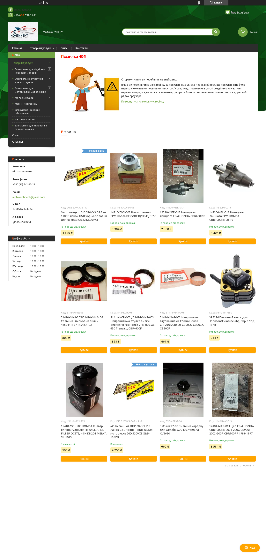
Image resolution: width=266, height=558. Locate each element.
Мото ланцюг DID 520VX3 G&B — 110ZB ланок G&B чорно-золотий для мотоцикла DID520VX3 (84, 216)
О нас (64, 48)
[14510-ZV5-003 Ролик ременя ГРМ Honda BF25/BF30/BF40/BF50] (133, 176)
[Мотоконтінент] (23, 31)
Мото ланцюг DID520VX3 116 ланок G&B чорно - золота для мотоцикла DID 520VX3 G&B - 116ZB (131, 431)
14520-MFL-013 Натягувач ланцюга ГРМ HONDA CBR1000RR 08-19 (226, 216)
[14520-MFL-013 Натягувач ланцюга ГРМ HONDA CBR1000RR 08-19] (232, 176)
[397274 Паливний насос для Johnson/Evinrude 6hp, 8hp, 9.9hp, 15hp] (232, 281)
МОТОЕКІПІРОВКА (26, 103)
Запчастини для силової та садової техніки (31, 127)
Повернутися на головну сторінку (142, 101)
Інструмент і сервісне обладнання (27, 112)
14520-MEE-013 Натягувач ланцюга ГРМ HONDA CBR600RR (182, 214)
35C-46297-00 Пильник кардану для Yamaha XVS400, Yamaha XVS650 (181, 429)
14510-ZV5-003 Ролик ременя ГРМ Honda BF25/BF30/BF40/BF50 (133, 214)
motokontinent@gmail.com (28, 197)
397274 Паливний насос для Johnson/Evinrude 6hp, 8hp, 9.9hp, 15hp (232, 321)
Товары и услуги (40, 48)
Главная (17, 48)
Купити (84, 241)
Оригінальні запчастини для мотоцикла (29, 80)
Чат (252, 547)
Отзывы (17, 141)
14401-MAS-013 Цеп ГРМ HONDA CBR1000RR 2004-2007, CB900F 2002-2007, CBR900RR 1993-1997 (231, 429)
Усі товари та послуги (238, 465)
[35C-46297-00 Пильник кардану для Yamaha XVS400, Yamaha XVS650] (183, 390)
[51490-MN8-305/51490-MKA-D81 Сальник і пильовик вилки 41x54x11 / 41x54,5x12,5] (84, 281)
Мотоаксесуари (24, 97)
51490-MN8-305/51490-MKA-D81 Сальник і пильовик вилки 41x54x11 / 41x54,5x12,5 (83, 321)
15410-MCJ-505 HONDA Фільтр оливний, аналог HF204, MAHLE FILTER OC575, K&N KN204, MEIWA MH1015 (84, 431)
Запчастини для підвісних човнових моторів (30, 71)
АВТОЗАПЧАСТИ (25, 119)
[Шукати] (216, 32)
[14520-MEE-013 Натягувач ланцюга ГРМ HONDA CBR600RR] (183, 176)
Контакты (82, 48)
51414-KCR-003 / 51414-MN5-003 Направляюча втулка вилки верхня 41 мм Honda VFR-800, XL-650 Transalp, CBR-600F (132, 323)
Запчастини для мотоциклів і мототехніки (30, 90)
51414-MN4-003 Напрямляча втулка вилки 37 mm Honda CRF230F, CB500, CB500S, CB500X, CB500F (182, 323)
